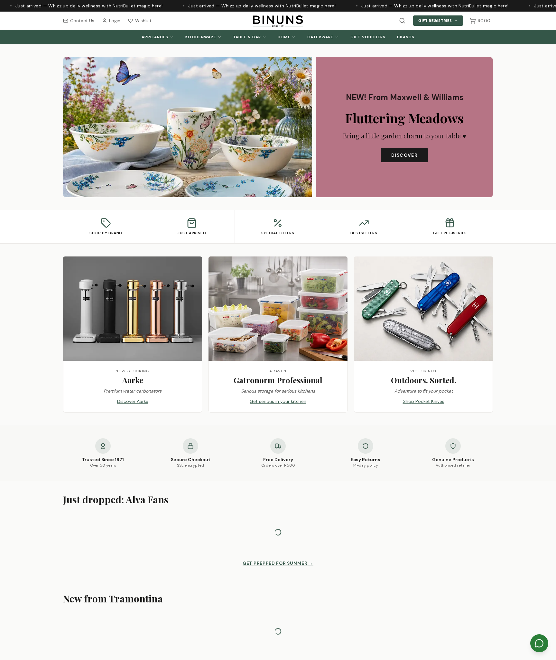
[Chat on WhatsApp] (539, 643)
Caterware (320, 37)
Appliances (155, 37)
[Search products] (402, 21)
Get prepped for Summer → (278, 563)
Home (284, 37)
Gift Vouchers (368, 37)
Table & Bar (247, 37)
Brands (405, 37)
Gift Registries (435, 20)
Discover (404, 155)
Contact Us (82, 20)
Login (114, 20)
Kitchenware (200, 37)
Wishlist (143, 20)
